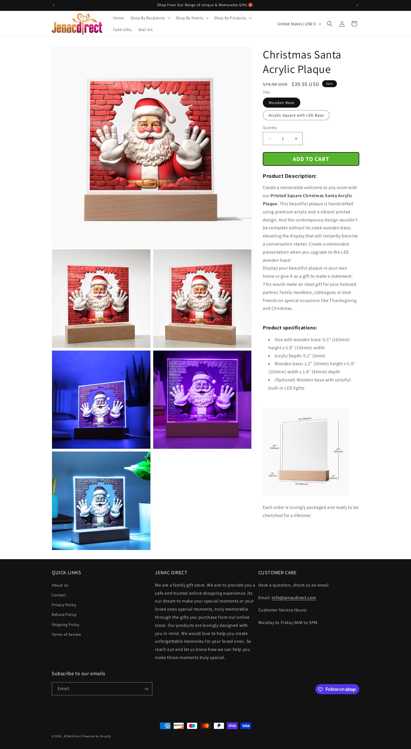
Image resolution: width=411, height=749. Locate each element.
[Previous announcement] (54, 5)
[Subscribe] (146, 689)
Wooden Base (281, 102)
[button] (150, 18)
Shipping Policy (65, 624)
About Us (60, 585)
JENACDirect (72, 736)
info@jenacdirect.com (294, 598)
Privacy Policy (64, 605)
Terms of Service (66, 634)
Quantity (270, 127)
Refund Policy (64, 614)
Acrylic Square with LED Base (296, 115)
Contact (59, 594)
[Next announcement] (357, 5)
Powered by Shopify (96, 736)
